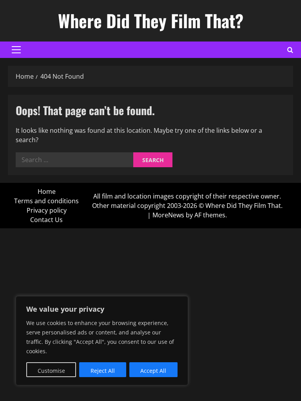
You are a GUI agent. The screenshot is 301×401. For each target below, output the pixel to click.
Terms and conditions (46, 201)
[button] (16, 50)
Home (47, 191)
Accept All (153, 370)
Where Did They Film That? (150, 20)
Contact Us (46, 219)
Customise (51, 370)
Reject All (103, 370)
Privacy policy (47, 210)
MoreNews (168, 215)
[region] (102, 340)
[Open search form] (290, 50)
